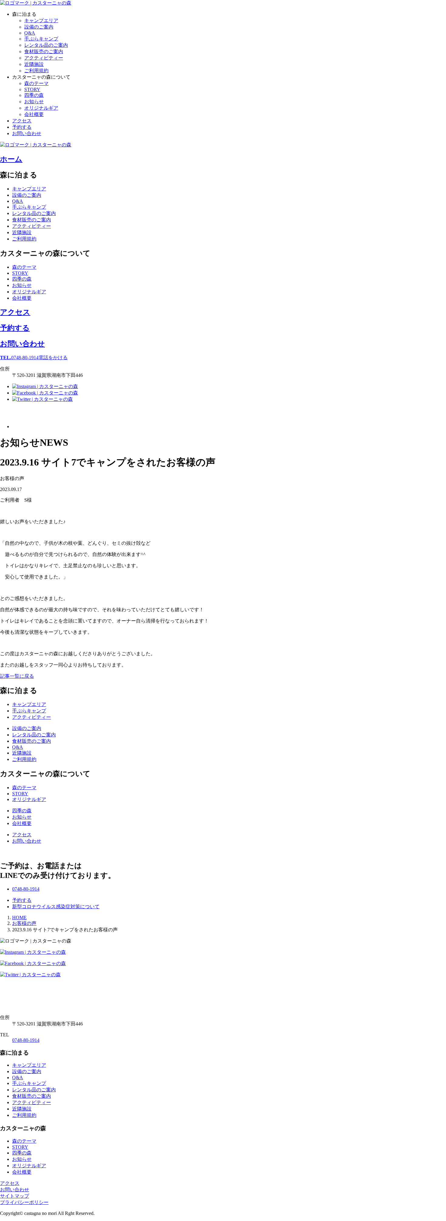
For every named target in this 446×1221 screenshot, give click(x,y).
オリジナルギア (41, 108)
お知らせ (34, 101)
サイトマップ (14, 1196)
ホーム (11, 159)
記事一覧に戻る (17, 676)
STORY (32, 89)
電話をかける (34, 357)
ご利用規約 (36, 70)
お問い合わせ (26, 133)
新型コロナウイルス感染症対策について (56, 906)
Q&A (29, 33)
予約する (22, 127)
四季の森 (34, 95)
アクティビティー (43, 57)
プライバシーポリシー (24, 1202)
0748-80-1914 (25, 1040)
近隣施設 (34, 64)
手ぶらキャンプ (41, 38)
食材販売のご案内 (43, 51)
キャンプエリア (41, 20)
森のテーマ (36, 83)
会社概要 (34, 114)
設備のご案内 (38, 26)
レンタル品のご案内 (46, 45)
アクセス (22, 120)
